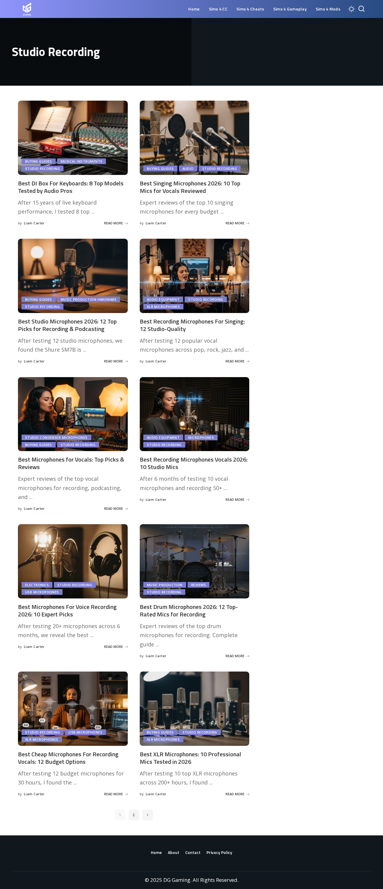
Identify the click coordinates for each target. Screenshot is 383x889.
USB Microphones (42, 592)
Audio (188, 168)
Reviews (198, 585)
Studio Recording (42, 168)
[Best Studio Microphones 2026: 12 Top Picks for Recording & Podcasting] (73, 276)
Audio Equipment (163, 299)
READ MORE (113, 223)
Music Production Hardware (88, 299)
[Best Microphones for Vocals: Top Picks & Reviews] (73, 414)
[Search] (361, 9)
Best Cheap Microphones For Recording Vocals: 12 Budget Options (68, 757)
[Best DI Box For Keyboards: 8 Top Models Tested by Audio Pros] (73, 138)
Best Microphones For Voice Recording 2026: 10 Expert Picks (67, 610)
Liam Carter (34, 223)
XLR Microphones (163, 306)
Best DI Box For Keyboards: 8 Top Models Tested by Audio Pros (71, 187)
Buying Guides (38, 161)
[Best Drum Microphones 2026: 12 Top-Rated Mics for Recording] (195, 561)
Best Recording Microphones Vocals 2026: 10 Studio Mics (193, 463)
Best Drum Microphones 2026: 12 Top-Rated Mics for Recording (189, 610)
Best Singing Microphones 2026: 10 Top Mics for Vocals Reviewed (190, 187)
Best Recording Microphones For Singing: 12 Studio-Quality (192, 325)
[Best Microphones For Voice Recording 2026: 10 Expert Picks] (73, 561)
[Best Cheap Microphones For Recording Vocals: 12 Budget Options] (73, 709)
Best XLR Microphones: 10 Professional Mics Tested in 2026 (190, 757)
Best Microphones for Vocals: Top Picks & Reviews (71, 463)
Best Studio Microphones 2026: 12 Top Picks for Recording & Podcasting (67, 325)
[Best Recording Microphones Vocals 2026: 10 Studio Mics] (195, 414)
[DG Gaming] (27, 9)
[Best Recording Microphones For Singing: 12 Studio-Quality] (195, 276)
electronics (37, 585)
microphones (201, 437)
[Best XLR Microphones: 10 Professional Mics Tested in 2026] (195, 709)
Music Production (165, 585)
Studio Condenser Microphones (56, 437)
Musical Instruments (82, 161)
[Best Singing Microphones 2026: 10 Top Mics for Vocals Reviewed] (195, 138)
